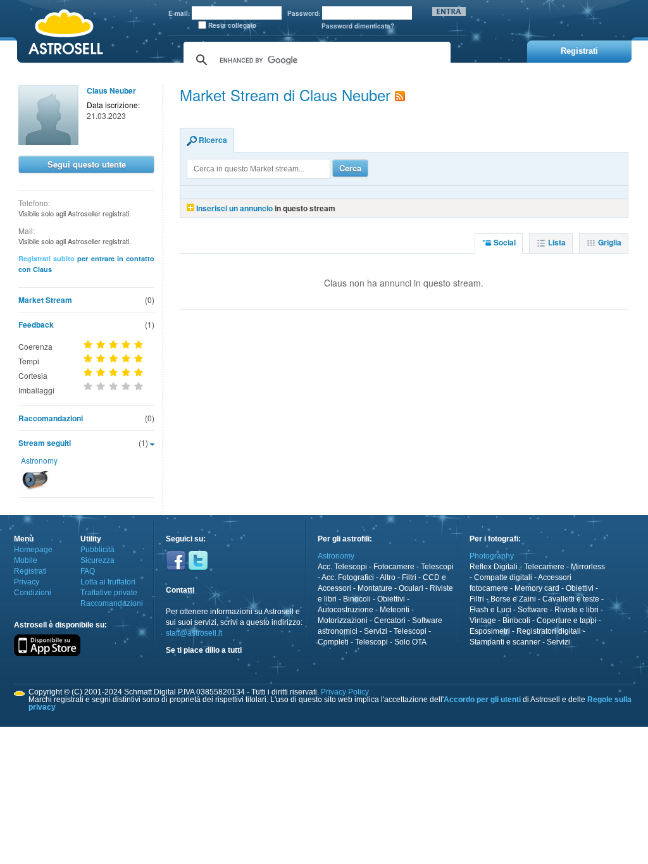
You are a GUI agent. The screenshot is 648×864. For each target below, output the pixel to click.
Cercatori (390, 620)
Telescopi (437, 566)
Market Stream (45, 299)
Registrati (30, 571)
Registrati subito (46, 258)
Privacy (26, 581)
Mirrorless (588, 566)
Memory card (536, 588)
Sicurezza (97, 560)
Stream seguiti (44, 442)
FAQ (87, 571)
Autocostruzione (345, 609)
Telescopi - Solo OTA (391, 642)
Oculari (411, 588)
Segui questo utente (86, 164)
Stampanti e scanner (505, 642)
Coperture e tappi (567, 620)
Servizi (375, 631)
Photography (492, 556)
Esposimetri (490, 631)
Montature (375, 588)
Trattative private (108, 592)
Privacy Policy (345, 692)
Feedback (36, 324)
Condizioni (32, 592)
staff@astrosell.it (194, 633)
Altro (388, 577)
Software (533, 609)
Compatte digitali (503, 577)
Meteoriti (394, 609)
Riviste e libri (576, 609)
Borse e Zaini (513, 599)
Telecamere (544, 566)
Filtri (409, 577)
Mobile (25, 560)
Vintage (483, 620)
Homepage (33, 549)
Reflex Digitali (494, 566)
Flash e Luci (490, 609)
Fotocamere (393, 566)
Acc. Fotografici (347, 577)
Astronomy (39, 460)
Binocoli (357, 599)
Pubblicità (97, 549)
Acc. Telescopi (342, 566)
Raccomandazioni (50, 418)
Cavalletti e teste (570, 599)
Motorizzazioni (343, 620)
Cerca (350, 168)
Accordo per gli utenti (482, 699)
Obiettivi (391, 599)
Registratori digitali (548, 631)
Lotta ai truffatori (107, 581)
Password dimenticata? (357, 26)
